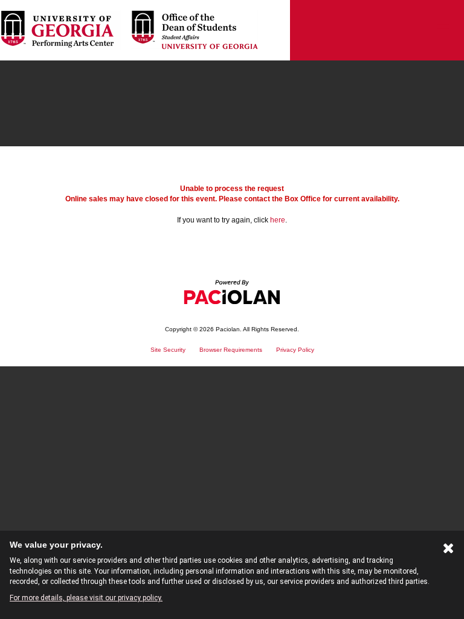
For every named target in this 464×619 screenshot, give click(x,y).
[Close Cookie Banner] (448, 550)
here (277, 220)
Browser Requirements (230, 349)
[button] (443, 30)
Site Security (167, 349)
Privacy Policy (295, 349)
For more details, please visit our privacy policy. (86, 598)
